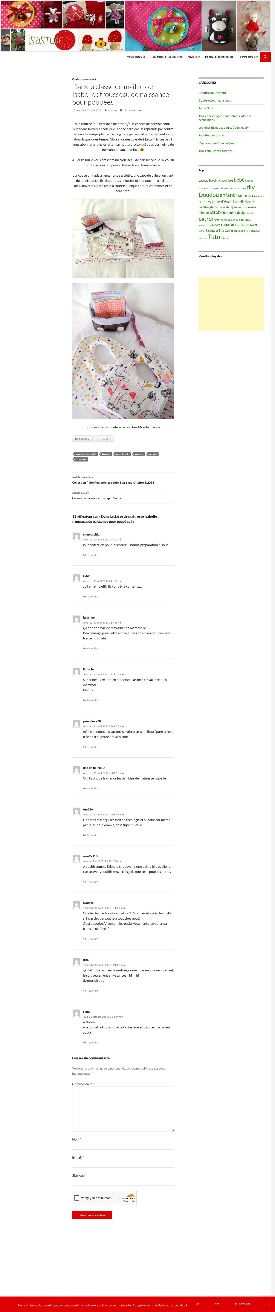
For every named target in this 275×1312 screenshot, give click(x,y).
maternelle (249, 207)
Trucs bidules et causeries (215, 151)
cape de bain (122, 454)
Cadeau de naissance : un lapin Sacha (96, 495)
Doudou (209, 194)
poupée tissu (205, 225)
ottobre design (236, 213)
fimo (254, 195)
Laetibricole (244, 201)
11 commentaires (133, 110)
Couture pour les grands (215, 100)
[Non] (269, 1304)
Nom (76, 1139)
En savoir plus (243, 1303)
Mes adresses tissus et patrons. (166, 56)
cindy (86, 1011)
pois (237, 219)
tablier (202, 230)
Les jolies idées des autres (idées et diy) (224, 127)
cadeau (249, 180)
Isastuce (112, 110)
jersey (205, 201)
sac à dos (242, 224)
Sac (231, 224)
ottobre (217, 212)
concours (229, 188)
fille (250, 195)
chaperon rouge (208, 188)
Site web (78, 1175)
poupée (153, 454)
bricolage (225, 180)
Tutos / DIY (206, 108)
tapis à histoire (219, 230)
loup (240, 207)
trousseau (81, 459)
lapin (233, 207)
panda (250, 212)
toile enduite (241, 230)
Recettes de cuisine (211, 135)
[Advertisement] (231, 304)
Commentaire (83, 1084)
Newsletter (194, 56)
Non (217, 1303)
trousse (254, 230)
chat (220, 188)
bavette (203, 180)
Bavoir (213, 180)
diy (251, 187)
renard (216, 225)
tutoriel (225, 238)
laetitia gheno (208, 207)
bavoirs (106, 454)
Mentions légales (136, 56)
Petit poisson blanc (225, 219)
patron (207, 218)
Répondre (92, 555)
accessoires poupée (86, 454)
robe (225, 224)
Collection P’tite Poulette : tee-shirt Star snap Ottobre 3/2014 (113, 480)
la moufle (224, 207)
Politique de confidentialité (219, 56)
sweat (253, 225)
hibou (260, 196)
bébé (239, 180)
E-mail (78, 1157)
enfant (227, 194)
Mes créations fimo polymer (217, 143)
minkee (204, 213)
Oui (198, 1303)
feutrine (241, 196)
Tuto (214, 236)
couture (139, 454)
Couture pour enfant (84, 79)
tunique (203, 238)
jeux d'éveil (222, 201)
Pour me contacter (248, 56)
